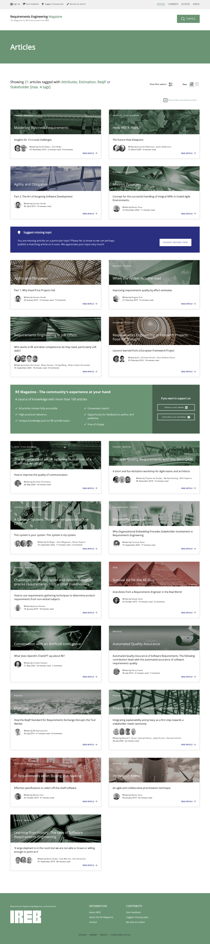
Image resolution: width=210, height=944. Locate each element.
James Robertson (163, 146)
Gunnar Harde (39, 203)
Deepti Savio (137, 599)
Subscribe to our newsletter (174, 417)
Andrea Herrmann (31, 365)
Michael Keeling (171, 478)
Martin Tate (38, 795)
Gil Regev (51, 542)
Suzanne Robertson (146, 146)
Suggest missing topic (175, 242)
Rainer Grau (137, 207)
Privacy (104, 935)
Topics (190, 18)
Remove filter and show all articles (182, 100)
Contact (93, 922)
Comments (173, 4)
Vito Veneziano (79, 858)
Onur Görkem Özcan (166, 357)
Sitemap (83, 935)
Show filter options (158, 84)
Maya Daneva (47, 365)
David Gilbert (45, 146)
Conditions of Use (120, 935)
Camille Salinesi (40, 663)
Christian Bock (138, 542)
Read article (88, 153)
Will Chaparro (186, 478)
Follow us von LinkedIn (174, 407)
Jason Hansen (39, 606)
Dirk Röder (57, 146)
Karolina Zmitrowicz (42, 481)
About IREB (95, 912)
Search (196, 4)
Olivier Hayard (78, 542)
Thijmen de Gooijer (154, 478)
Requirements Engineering (36, 18)
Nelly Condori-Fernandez (79, 365)
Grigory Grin (137, 297)
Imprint (93, 935)
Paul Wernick (65, 858)
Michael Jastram (40, 730)
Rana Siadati (52, 858)
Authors (185, 4)
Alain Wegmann (64, 542)
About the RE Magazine (101, 917)
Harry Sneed (137, 670)
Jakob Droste (159, 738)
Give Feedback (133, 912)
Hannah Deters (145, 738)
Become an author (135, 922)
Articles (161, 4)
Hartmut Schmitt (173, 738)
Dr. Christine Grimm (146, 357)
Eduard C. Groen (129, 738)
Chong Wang (61, 365)
